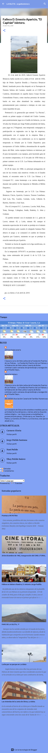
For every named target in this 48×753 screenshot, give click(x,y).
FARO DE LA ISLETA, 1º (10, 624)
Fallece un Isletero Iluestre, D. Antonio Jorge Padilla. (22, 584)
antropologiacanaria (13, 350)
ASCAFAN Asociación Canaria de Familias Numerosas (26, 398)
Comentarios (8, 471)
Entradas (7, 468)
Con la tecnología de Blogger (25, 750)
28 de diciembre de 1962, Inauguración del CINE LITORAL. (24, 556)
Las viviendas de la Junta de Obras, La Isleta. (18, 702)
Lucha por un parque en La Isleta (14, 664)
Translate (18, 483)
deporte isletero (11, 374)
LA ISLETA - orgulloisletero (18, 4)
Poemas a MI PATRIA (10, 516)
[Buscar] (44, 4)
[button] (4, 30)
